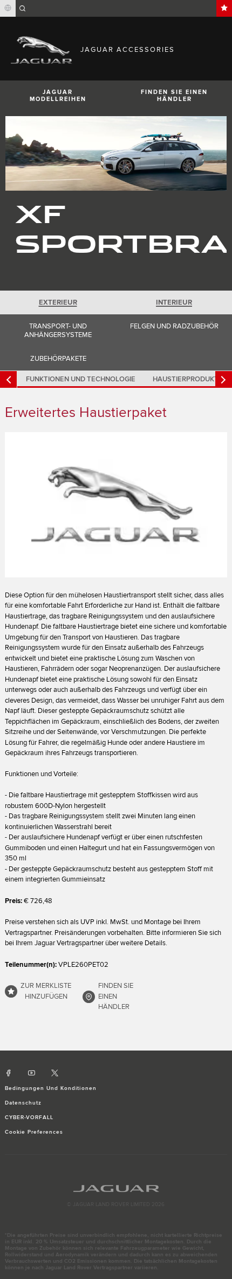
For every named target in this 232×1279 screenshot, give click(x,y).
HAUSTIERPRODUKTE (188, 379)
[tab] (58, 302)
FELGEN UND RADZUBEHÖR (174, 326)
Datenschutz (23, 1103)
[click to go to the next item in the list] (223, 379)
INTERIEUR (174, 302)
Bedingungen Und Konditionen (51, 1088)
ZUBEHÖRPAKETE (58, 358)
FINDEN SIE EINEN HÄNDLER (174, 96)
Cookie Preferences (34, 1132)
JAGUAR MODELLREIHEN (58, 96)
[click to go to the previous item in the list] (8, 379)
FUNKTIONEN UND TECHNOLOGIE (80, 379)
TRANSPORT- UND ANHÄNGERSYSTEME (58, 330)
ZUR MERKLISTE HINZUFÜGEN (46, 991)
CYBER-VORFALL (29, 1117)
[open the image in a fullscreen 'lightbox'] (116, 504)
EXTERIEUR (58, 302)
